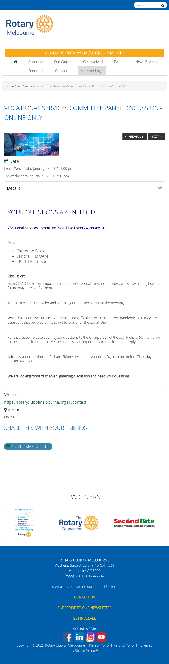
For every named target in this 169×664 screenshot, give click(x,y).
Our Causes (63, 61)
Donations (36, 70)
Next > (156, 137)
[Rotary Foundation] (79, 522)
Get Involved (93, 61)
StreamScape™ (87, 650)
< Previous (134, 137)
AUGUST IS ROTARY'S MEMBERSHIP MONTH (84, 53)
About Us (35, 61)
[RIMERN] (24, 522)
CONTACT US (84, 597)
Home (10, 86)
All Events (25, 86)
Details (14, 188)
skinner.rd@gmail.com (107, 356)
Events (119, 61)
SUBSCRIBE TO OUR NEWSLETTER (85, 607)
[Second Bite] (134, 522)
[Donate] (156, 645)
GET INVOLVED (84, 618)
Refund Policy (124, 645)
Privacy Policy (99, 645)
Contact (61, 70)
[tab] (84, 188)
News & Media (146, 61)
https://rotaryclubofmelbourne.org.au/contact (45, 402)
